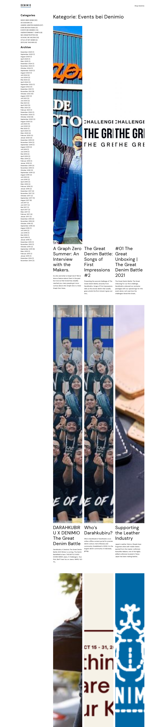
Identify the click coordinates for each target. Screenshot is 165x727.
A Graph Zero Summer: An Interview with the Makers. (67, 259)
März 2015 (24, 251)
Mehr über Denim (27, 20)
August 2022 (25, 87)
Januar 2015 (25, 256)
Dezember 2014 (26, 258)
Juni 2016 (24, 233)
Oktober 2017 (25, 196)
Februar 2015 (25, 254)
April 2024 (24, 82)
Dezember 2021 (26, 89)
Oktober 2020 (26, 117)
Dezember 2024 (26, 64)
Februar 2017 (25, 214)
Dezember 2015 (26, 242)
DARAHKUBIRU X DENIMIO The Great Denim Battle (67, 535)
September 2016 (26, 226)
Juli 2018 (24, 177)
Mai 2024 (24, 80)
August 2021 (25, 96)
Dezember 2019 (26, 140)
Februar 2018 (25, 186)
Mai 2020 (24, 128)
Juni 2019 (24, 152)
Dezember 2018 (26, 166)
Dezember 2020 (26, 112)
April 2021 (24, 105)
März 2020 (24, 133)
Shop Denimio (139, 6)
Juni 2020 (24, 126)
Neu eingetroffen (28, 35)
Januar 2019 (25, 163)
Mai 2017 (24, 207)
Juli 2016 (24, 230)
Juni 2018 (24, 179)
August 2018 (25, 175)
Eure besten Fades (28, 28)
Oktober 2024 (26, 68)
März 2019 (24, 159)
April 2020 (24, 131)
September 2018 (26, 172)
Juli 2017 (24, 203)
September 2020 (27, 119)
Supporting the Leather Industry (127, 533)
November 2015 (26, 244)
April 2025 (24, 59)
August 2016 (25, 228)
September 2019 (26, 145)
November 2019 (26, 142)
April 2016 (24, 237)
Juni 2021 (24, 101)
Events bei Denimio (28, 30)
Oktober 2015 (25, 247)
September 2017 (26, 198)
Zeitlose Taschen (27, 42)
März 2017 (24, 212)
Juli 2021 (24, 98)
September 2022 (27, 84)
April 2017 (24, 210)
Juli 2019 (24, 149)
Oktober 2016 (25, 223)
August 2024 (25, 73)
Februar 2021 (25, 110)
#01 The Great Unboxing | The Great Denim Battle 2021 (129, 262)
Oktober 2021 (25, 94)
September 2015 (26, 249)
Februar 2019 (25, 161)
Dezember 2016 (26, 219)
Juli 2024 (24, 75)
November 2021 (26, 91)
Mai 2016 (24, 235)
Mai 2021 (24, 103)
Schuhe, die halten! (28, 37)
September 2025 (27, 54)
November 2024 (26, 66)
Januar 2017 (25, 217)
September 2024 (27, 71)
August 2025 (25, 57)
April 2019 (24, 156)
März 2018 (24, 184)
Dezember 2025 (26, 52)
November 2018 (26, 168)
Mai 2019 (24, 154)
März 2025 (24, 61)
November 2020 (26, 115)
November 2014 (26, 261)
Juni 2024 (24, 77)
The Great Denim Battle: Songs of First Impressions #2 (98, 262)
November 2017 (26, 193)
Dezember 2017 (26, 191)
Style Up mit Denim (28, 40)
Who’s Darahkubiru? (98, 530)
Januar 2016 (25, 240)
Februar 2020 (25, 135)
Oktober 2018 (25, 170)
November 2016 (26, 221)
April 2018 (24, 182)
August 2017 (25, 200)
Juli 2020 (24, 124)
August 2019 (25, 147)
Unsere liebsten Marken (30, 25)
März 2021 (24, 108)
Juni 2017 (24, 205)
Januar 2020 (25, 138)
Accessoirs (25, 23)
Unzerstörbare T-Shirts (30, 33)
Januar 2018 (25, 189)
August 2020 (25, 122)
